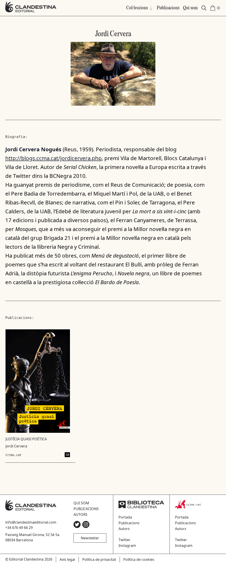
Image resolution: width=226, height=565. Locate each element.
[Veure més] (37, 393)
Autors (80, 514)
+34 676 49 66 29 (19, 527)
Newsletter (90, 538)
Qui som (190, 8)
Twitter (124, 539)
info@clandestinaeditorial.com (30, 522)
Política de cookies (138, 559)
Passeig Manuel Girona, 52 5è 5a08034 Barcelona (32, 537)
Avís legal (67, 559)
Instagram (127, 545)
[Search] (204, 8)
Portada (125, 517)
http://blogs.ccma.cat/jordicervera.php (53, 158)
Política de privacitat (99, 559)
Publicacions (168, 8)
